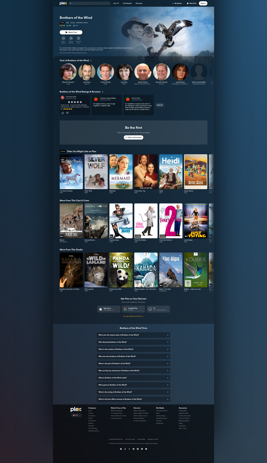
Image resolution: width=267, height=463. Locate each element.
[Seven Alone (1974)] (195, 174)
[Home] (63, 3)
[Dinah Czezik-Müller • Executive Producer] (198, 74)
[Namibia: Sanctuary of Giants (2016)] (71, 272)
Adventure (79, 22)
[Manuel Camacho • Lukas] (68, 74)
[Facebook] (138, 449)
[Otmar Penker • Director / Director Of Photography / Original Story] (142, 74)
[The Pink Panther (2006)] (145, 223)
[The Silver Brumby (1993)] (71, 174)
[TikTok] (125, 449)
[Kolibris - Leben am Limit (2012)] (195, 272)
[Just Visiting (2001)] (195, 223)
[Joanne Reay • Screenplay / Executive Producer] (180, 74)
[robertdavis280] (62, 97)
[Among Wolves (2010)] (96, 223)
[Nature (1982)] (71, 223)
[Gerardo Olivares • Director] (161, 74)
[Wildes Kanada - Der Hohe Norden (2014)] (145, 272)
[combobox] (91, 3)
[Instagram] (121, 449)
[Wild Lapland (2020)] (96, 272)
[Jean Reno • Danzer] (86, 74)
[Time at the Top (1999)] (145, 174)
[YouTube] (146, 449)
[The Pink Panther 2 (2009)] (170, 223)
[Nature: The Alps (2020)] (170, 272)
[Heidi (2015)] (170, 174)
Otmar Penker (71, 53)
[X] (129, 449)
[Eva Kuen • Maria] (124, 74)
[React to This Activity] (63, 113)
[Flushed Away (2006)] (121, 223)
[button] (78, 40)
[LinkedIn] (142, 449)
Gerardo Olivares (81, 53)
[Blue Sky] (133, 449)
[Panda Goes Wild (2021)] (121, 272)
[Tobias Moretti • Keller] (105, 74)
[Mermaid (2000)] (121, 174)
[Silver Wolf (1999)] (96, 174)
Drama (86, 22)
